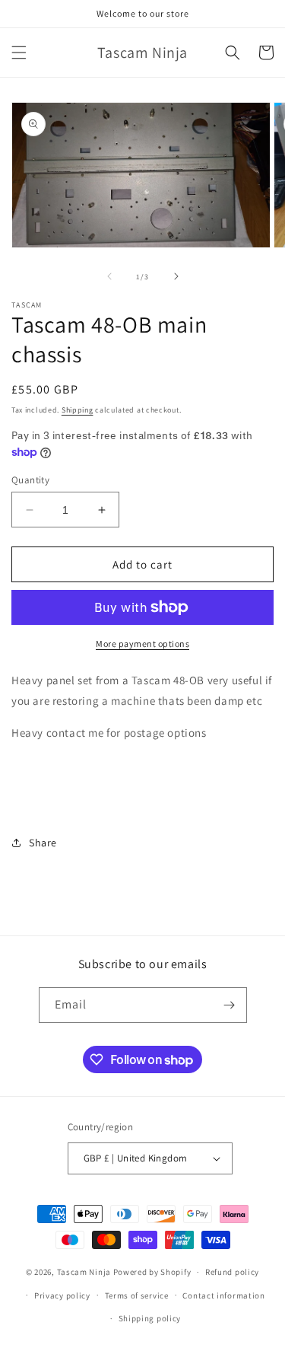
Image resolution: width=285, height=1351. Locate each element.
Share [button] (43, 842)
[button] (19, 52)
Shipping (77, 410)
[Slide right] (176, 276)
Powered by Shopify (152, 1272)
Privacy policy (62, 1295)
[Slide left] (109, 276)
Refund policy (232, 1272)
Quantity (30, 479)
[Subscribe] (229, 1005)
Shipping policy (150, 1318)
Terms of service (137, 1295)
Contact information (223, 1295)
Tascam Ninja (84, 1272)
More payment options (142, 643)
